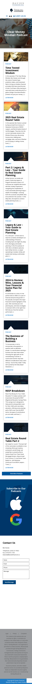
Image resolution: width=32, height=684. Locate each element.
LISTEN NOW (9, 97)
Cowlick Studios (21, 682)
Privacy (15, 633)
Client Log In (20, 16)
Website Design (10, 682)
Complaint (24, 633)
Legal (6, 633)
